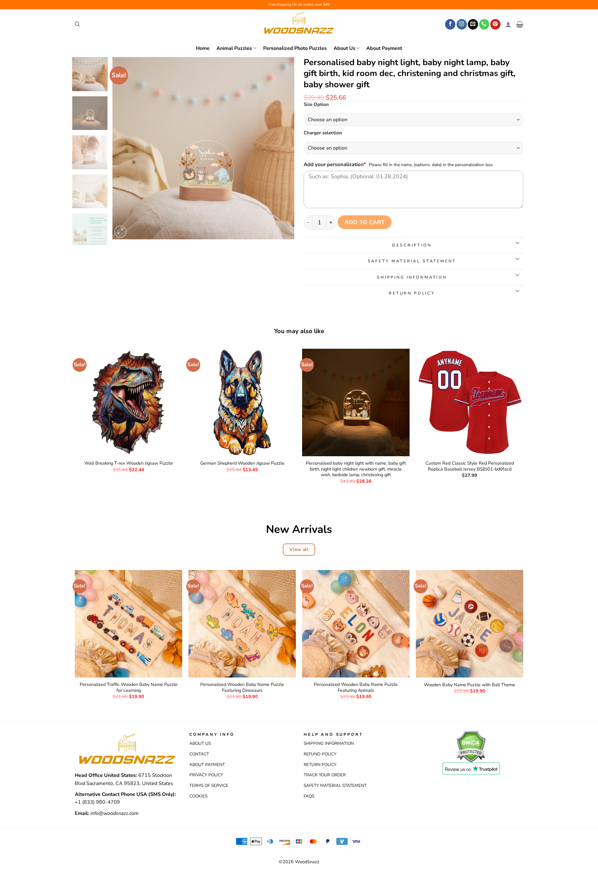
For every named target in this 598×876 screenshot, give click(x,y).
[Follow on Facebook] (450, 24)
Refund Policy (320, 754)
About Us (344, 48)
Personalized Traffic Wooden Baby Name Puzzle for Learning (129, 687)
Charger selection (323, 133)
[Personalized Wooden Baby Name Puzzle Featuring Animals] (356, 623)
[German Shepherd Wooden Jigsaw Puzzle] (242, 402)
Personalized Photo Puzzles (295, 48)
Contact (199, 754)
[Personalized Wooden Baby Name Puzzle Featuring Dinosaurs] (242, 623)
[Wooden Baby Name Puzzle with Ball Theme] (469, 623)
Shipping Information (329, 743)
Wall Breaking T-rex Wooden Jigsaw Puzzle (128, 463)
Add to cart (364, 222)
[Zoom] (120, 232)
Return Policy (320, 765)
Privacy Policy (206, 775)
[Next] (282, 148)
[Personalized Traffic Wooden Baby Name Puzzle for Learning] (128, 623)
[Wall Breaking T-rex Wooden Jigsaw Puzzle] (128, 402)
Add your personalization (335, 164)
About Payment (384, 48)
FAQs (309, 796)
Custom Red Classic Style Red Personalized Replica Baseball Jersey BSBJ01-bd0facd (469, 466)
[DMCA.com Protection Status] (471, 746)
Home (203, 48)
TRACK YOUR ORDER (325, 775)
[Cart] (519, 24)
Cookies (198, 796)
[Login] (508, 24)
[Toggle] (517, 243)
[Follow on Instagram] (462, 24)
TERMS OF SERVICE (208, 785)
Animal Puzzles (234, 48)
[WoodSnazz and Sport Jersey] (299, 24)
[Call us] (484, 24)
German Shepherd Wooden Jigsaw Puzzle (242, 463)
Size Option (316, 104)
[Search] (77, 24)
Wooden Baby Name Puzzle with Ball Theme (469, 685)
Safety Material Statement (335, 785)
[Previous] (124, 148)
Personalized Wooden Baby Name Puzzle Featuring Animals (356, 687)
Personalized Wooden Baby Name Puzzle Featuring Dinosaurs (242, 687)
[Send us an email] (473, 24)
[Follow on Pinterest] (495, 24)
